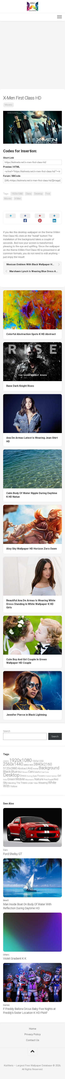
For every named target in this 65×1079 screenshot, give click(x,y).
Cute (47, 772)
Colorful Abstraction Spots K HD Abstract (31, 334)
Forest (48, 776)
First (48, 193)
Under (30, 783)
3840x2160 (43, 764)
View (36, 783)
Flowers (41, 776)
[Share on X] (10, 217)
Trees (24, 782)
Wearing (43, 782)
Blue (14, 771)
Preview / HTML (11, 167)
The (18, 783)
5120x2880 (10, 768)
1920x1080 (17, 193)
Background (49, 768)
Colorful (37, 772)
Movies (8, 104)
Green (11, 779)
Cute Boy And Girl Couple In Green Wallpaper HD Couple (26, 661)
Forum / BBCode (11, 176)
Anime (35, 768)
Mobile (20, 779)
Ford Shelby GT (12, 854)
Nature (38, 779)
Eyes (35, 776)
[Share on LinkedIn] (54, 217)
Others (6, 955)
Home (32, 1028)
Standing (12, 783)
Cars (31, 771)
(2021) (6, 761)
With (6, 786)
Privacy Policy (32, 1034)
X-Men (18, 198)
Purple (50, 780)
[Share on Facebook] (25, 217)
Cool (42, 772)
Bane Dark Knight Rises (20, 385)
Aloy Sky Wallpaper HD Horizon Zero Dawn (31, 548)
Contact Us (32, 1040)
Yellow (13, 786)
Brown (25, 772)
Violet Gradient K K (14, 958)
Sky (5, 782)
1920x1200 (37, 761)
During (29, 776)
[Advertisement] (32, 55)
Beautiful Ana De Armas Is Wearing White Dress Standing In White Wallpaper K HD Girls (30, 604)
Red (56, 779)
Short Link (8, 158)
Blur (20, 772)
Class (28, 193)
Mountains (29, 780)
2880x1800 (28, 765)
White (52, 782)
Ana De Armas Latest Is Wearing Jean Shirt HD (32, 439)
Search (6, 731)
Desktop (38, 193)
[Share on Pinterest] (39, 217)
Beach (6, 900)
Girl (59, 775)
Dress (23, 775)
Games (54, 776)
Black (7, 771)
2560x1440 (13, 764)
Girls (5, 780)
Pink (45, 779)
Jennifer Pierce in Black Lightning (26, 714)
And (30, 768)
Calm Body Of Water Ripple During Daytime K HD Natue (31, 495)
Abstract (22, 768)
